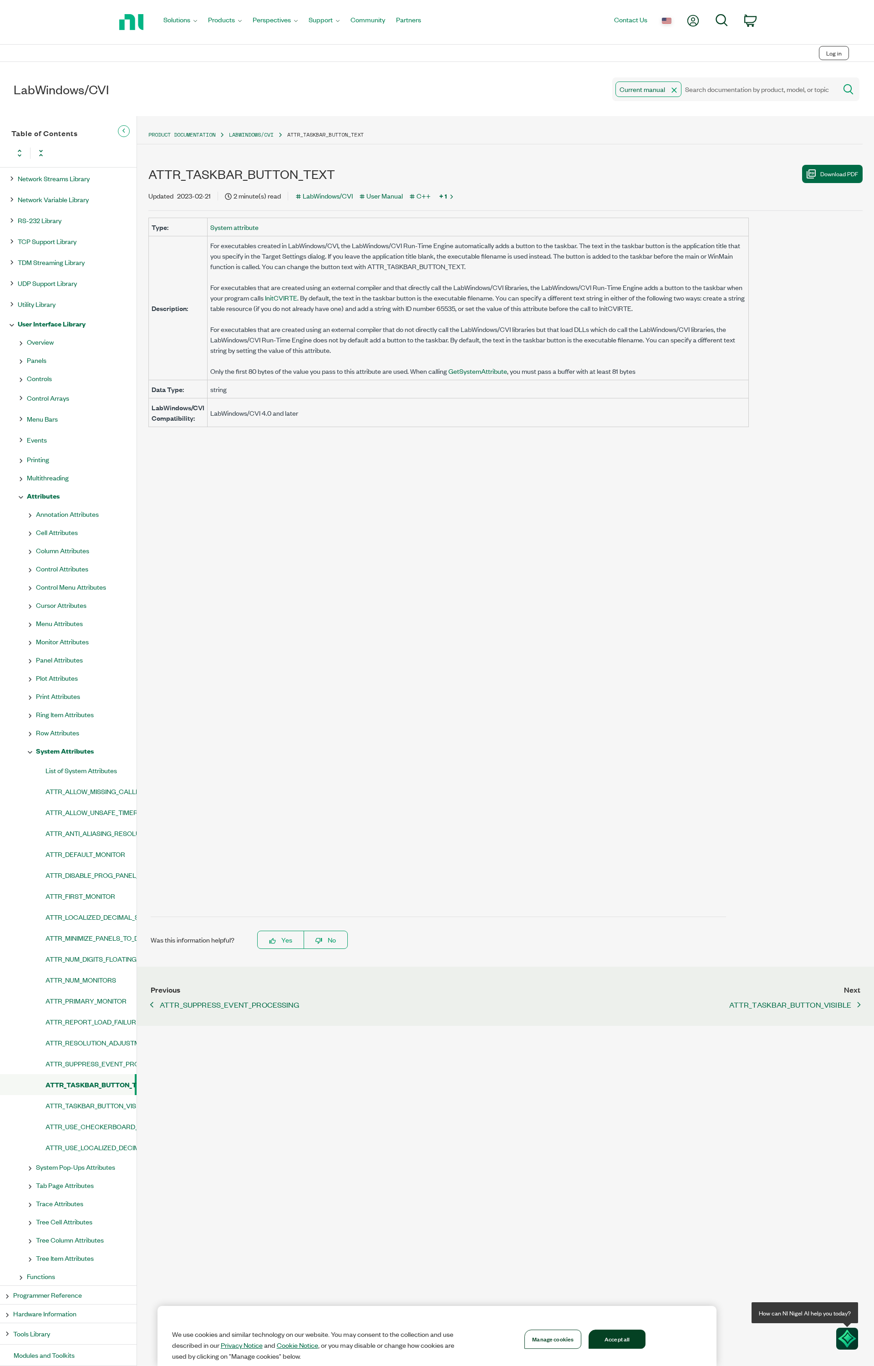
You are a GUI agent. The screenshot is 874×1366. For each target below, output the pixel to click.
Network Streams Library (54, 178)
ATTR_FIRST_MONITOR (80, 896)
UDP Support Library (47, 283)
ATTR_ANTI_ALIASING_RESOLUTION (91, 833)
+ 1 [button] (443, 195)
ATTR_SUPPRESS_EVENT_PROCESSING (91, 1063)
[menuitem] (180, 22)
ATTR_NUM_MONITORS (81, 979)
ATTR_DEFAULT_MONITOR (85, 854)
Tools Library (31, 1333)
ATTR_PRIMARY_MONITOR (86, 1000)
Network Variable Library (53, 199)
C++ (424, 195)
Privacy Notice (242, 1345)
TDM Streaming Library (51, 262)
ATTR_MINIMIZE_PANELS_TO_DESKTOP (91, 938)
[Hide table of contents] (124, 131)
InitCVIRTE (281, 297)
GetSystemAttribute (477, 371)
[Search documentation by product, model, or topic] (847, 89)
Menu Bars (42, 418)
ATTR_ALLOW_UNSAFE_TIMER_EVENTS (91, 812)
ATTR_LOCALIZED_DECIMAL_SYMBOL (91, 917)
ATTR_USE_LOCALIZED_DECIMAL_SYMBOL (91, 1147)
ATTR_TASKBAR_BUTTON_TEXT (90, 1084)
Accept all (617, 1338)
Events (37, 439)
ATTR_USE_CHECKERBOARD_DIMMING (91, 1126)
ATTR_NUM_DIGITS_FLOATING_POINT (91, 958)
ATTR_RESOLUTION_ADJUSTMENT (91, 1042)
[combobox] (724, 89)
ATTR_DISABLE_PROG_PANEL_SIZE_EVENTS (91, 875)
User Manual (384, 195)
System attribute (234, 227)
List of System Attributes (81, 770)
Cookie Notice (297, 1345)
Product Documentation (181, 134)
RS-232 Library (39, 220)
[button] (674, 90)
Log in (834, 53)
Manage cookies (553, 1338)
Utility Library (37, 304)
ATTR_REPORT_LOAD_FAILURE (91, 1021)
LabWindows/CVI (251, 134)
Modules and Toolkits (44, 1355)
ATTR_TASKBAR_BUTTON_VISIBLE (91, 1105)
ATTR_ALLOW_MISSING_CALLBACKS (91, 791)
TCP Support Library (47, 241)
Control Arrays (48, 398)
